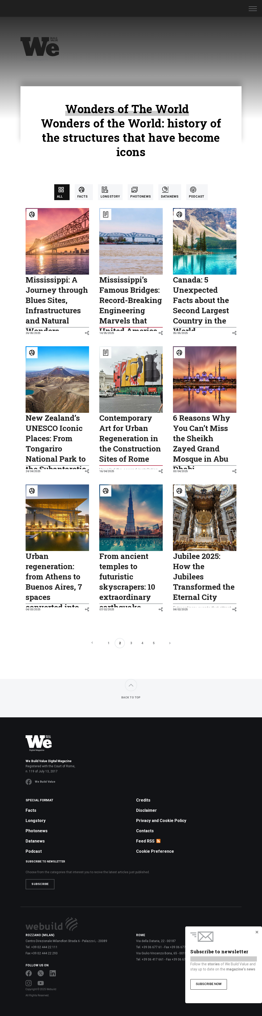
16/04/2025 (106, 471)
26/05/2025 (33, 333)
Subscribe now (209, 984)
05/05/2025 (180, 333)
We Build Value (45, 781)
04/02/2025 (180, 609)
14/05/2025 (106, 333)
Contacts (145, 830)
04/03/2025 (33, 609)
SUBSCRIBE (40, 884)
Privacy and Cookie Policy (161, 820)
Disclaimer (146, 810)
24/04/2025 (33, 471)
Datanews (35, 841)
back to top (130, 697)
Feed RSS (145, 841)
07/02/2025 (106, 609)
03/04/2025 (180, 471)
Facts (31, 810)
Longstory (36, 820)
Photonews (37, 830)
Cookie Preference (155, 851)
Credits (143, 800)
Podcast (34, 851)
